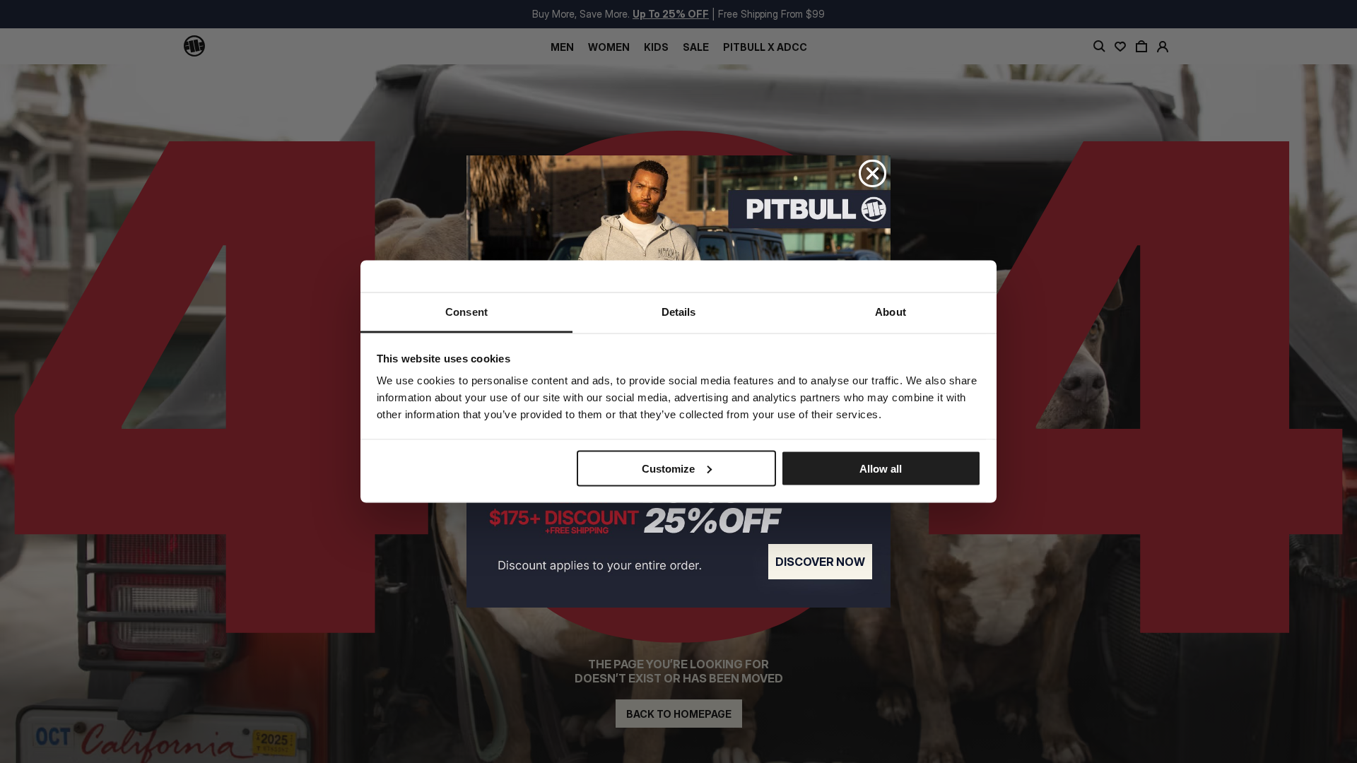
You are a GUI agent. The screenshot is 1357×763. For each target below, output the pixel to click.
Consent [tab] (466, 312)
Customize (668, 468)
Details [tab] (679, 312)
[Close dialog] (872, 173)
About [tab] (890, 312)
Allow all (880, 468)
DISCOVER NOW (820, 562)
